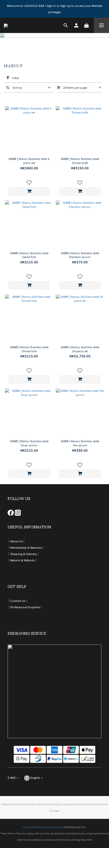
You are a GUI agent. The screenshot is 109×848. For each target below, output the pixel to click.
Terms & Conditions (51, 827)
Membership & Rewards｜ (27, 547)
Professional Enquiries (25, 607)
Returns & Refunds (22, 560)
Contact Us (17, 601)
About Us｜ (17, 541)
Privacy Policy (30, 827)
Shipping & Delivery (23, 554)
